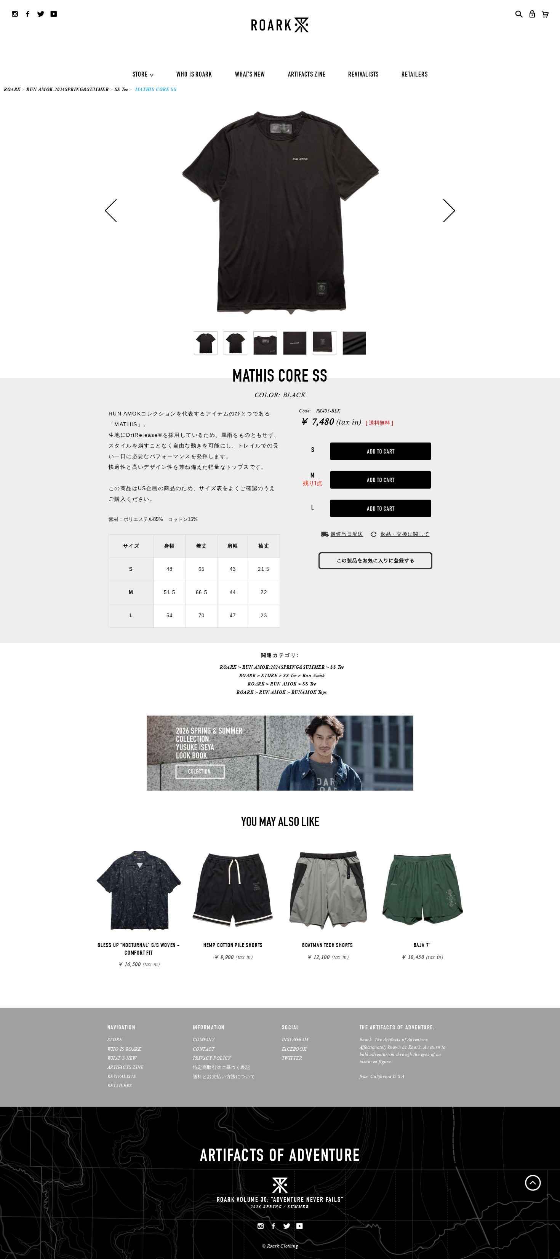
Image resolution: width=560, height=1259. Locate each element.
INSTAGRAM (295, 1039)
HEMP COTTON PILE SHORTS (233, 946)
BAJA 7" (422, 946)
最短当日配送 (347, 534)
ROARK (12, 89)
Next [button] (449, 210)
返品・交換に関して (405, 534)
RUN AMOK (283, 684)
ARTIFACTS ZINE (307, 75)
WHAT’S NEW (122, 1058)
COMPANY (204, 1039)
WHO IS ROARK (194, 75)
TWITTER (292, 1058)
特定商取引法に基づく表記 (221, 1067)
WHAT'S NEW (250, 75)
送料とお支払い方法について (224, 1076)
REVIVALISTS (363, 75)
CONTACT (204, 1049)
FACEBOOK (294, 1049)
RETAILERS (414, 75)
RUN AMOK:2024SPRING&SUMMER (67, 89)
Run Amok (313, 675)
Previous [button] (111, 210)
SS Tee (121, 89)
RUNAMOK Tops (309, 692)
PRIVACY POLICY (212, 1058)
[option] (280, 211)
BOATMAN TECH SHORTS (327, 946)
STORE (140, 75)
